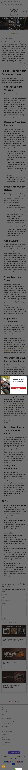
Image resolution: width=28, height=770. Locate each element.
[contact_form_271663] (3, 766)
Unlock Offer (18, 388)
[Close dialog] (26, 377)
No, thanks (18, 392)
